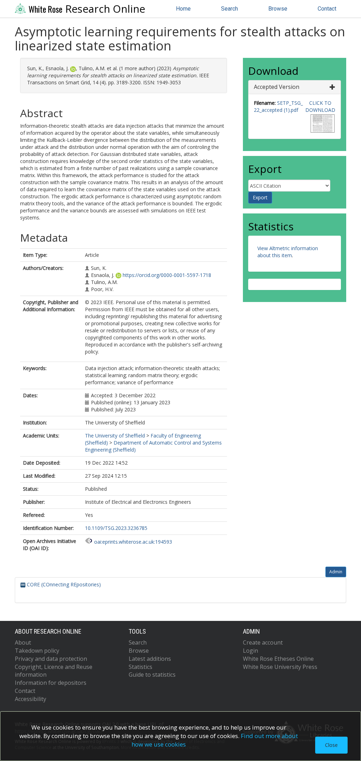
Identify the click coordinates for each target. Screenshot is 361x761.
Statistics (140, 667)
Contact (327, 8)
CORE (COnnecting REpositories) (63, 584)
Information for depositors (50, 683)
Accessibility (30, 699)
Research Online (87, 9)
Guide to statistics (152, 674)
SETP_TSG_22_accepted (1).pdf (278, 106)
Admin (335, 572)
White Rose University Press (280, 667)
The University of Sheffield (115, 435)
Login (250, 650)
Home (183, 8)
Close (331, 745)
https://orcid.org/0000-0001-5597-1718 (167, 275)
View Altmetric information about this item (287, 252)
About (23, 642)
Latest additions (150, 659)
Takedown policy (37, 650)
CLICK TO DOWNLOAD (320, 106)
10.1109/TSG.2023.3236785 (116, 528)
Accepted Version (276, 87)
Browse (277, 8)
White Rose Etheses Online (278, 659)
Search (229, 8)
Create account (263, 642)
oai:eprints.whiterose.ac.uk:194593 (133, 541)
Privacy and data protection (51, 659)
